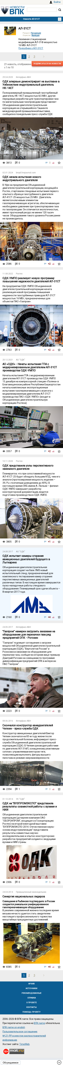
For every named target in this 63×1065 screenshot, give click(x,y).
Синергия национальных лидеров (24, 896)
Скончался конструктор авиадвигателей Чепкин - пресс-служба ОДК (28, 727)
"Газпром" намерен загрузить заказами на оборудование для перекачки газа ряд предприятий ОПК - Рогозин (29, 634)
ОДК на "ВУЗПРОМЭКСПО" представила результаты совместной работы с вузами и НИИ (30, 806)
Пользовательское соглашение (20, 1031)
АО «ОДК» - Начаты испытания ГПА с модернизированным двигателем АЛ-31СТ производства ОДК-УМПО (30, 367)
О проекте (31, 1002)
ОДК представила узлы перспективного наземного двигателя (28, 467)
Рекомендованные (31, 993)
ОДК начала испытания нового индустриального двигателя (22, 178)
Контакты (31, 1007)
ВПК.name (39, 1023)
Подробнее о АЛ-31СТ (30, 48)
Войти (57, 2)
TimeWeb (24, 1044)
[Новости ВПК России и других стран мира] (12, 13)
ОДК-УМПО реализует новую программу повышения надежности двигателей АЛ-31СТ (31, 280)
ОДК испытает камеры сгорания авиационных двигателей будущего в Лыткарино (26, 559)
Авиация (35, 35)
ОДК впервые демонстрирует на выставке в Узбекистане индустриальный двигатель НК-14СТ (31, 84)
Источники (31, 988)
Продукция (36, 33)
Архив (31, 984)
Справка (31, 998)
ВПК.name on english (14, 1027)
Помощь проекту (31, 1012)
